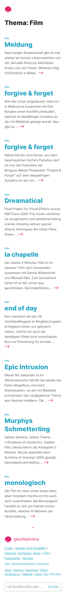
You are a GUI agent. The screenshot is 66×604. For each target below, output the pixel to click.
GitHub (44, 570)
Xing (46, 574)
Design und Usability (31, 548)
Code (9, 548)
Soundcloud (32, 570)
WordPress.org (12, 574)
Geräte (28, 558)
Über (7, 563)
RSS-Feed (55, 574)
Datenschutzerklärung (23, 563)
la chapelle (22, 254)
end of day (21, 308)
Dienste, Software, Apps (23, 553)
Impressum (43, 563)
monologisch (25, 482)
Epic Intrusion (26, 367)
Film (7, 38)
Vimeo (8, 570)
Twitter (38, 574)
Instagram (18, 570)
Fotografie (12, 558)
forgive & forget (29, 93)
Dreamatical (24, 200)
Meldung (18, 44)
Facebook (27, 574)
